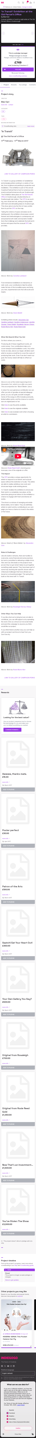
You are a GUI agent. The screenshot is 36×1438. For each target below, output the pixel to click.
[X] (5, 1366)
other (3, 119)
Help (15, 1265)
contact (10, 104)
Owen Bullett (17, 313)
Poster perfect (10, 830)
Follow (18, 69)
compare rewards (12, 729)
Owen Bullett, (11, 324)
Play (18, 32)
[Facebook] (2, 1366)
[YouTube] (8, 1366)
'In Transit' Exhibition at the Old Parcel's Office (16, 13)
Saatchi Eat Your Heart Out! (17, 942)
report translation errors (15, 1379)
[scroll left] (3, 33)
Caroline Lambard (19, 276)
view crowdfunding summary (18, 76)
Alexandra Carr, (23, 320)
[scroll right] (32, 33)
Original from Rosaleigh (15, 1055)
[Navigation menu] (34, 3)
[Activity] (27, 3)
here (6, 405)
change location (27, 7)
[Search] (19, 2)
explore (19, 1296)
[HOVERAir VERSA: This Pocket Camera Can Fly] (16, 1314)
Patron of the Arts (12, 886)
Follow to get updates (12, 1280)
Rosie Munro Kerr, (7, 327)
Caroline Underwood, (21, 322)
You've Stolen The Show (15, 1221)
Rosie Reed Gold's (14, 468)
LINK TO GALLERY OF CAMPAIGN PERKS (19, 174)
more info (4, 104)
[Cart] (23, 2)
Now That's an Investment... (17, 1164)
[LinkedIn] (13, 1366)
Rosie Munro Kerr (19, 670)
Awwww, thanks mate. (14, 773)
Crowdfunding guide (27, 1265)
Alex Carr (6, 17)
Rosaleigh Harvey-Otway (25, 324)
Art (3, 111)
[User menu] (30, 2)
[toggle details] (31, 1347)
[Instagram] (11, 1366)
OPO (24, 199)
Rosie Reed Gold (19, 327)
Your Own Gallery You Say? (17, 998)
